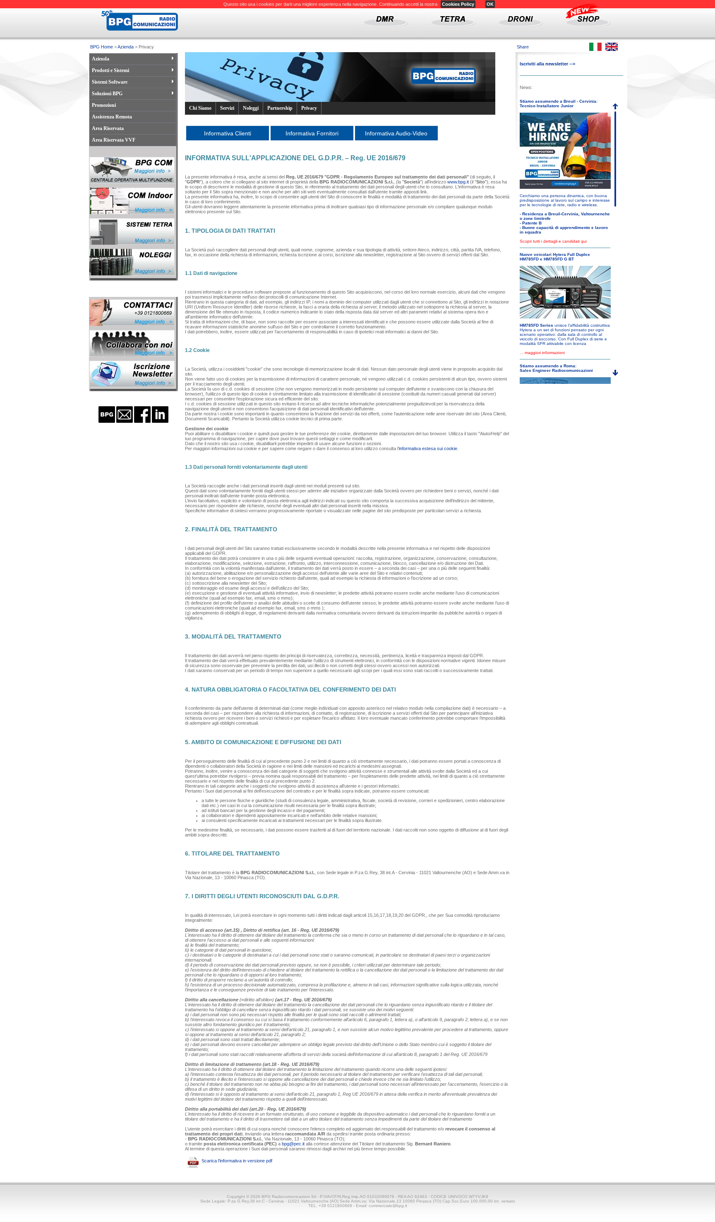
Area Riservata (108, 128)
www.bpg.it (458, 181)
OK (490, 4)
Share (523, 46)
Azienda (126, 46)
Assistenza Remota (112, 117)
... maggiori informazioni (542, 352)
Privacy (309, 108)
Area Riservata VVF (113, 140)
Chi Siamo (200, 108)
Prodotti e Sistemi (110, 70)
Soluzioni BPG (107, 93)
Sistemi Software (109, 82)
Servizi (227, 108)
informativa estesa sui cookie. (428, 448)
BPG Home (101, 46)
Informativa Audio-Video (396, 133)
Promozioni (104, 105)
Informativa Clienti (227, 133)
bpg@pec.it (293, 1143)
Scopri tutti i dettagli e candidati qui (553, 241)
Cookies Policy (458, 4)
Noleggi (251, 108)
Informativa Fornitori (312, 133)
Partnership (280, 108)
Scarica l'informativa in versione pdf (237, 1160)
